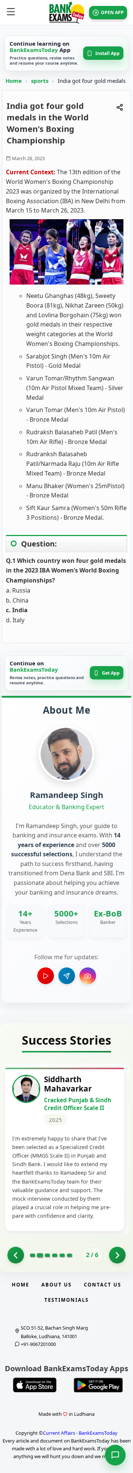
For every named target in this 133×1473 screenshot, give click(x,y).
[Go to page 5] (62, 1255)
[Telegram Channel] (66, 975)
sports (40, 80)
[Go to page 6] (69, 1255)
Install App (107, 53)
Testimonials (66, 1300)
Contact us (102, 1284)
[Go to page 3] (47, 1255)
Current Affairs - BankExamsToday (80, 1433)
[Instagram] (87, 975)
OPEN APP (112, 12)
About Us (56, 1284)
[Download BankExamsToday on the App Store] (34, 1385)
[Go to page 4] (54, 1255)
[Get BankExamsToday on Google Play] (98, 1385)
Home (14, 80)
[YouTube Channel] (45, 975)
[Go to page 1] (15, 1255)
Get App (111, 673)
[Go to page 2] (40, 1255)
